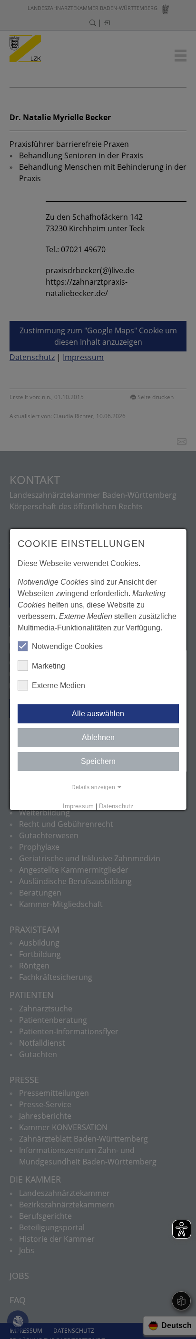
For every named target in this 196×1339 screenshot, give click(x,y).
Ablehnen (97, 737)
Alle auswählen (98, 714)
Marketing (48, 666)
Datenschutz (115, 806)
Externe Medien (58, 685)
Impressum (77, 806)
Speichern (97, 761)
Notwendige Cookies (67, 646)
